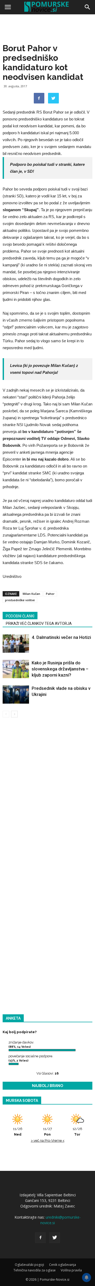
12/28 (77, 1131)
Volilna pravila (71, 1270)
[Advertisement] (47, 66)
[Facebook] (40, 1237)
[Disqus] (47, 797)
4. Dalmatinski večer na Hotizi (61, 637)
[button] (87, 7)
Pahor (50, 594)
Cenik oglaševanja (62, 1264)
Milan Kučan (31, 594)
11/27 (47, 1131)
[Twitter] (54, 1237)
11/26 (17, 1131)
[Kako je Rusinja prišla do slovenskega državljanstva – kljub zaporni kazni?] (16, 669)
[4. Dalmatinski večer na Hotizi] (16, 643)
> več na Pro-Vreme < (47, 1140)
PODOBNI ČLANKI (20, 616)
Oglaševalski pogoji (29, 1264)
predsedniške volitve (20, 600)
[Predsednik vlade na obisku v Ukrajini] (16, 694)
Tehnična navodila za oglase (34, 1270)
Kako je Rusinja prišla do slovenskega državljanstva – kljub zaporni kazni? (60, 669)
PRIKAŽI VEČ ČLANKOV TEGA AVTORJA (39, 623)
